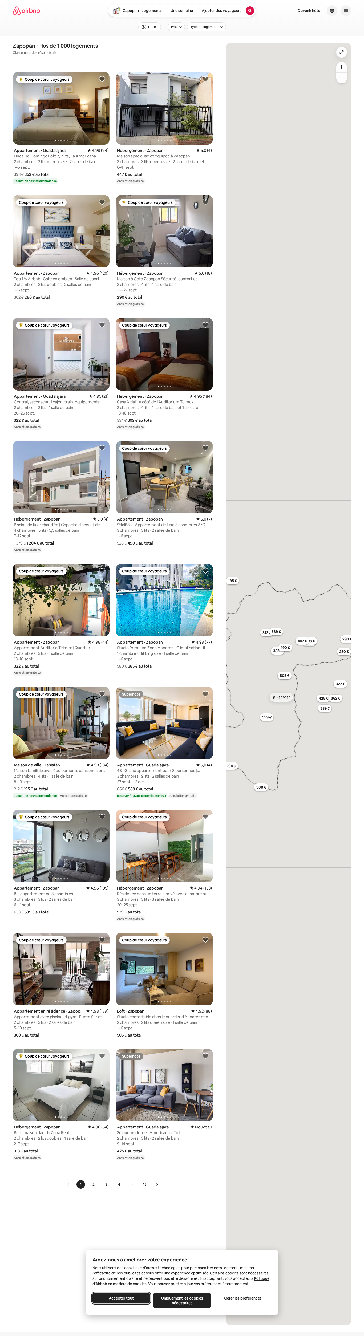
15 (145, 1184)
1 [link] (81, 1184)
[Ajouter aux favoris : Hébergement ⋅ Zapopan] (205, 79)
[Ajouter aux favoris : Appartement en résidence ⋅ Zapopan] (102, 939)
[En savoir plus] (54, 52)
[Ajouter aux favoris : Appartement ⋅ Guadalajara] (102, 79)
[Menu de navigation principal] (346, 10)
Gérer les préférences (243, 1298)
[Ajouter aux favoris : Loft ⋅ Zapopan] (205, 939)
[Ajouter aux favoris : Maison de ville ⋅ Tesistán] (102, 693)
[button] (37, 174)
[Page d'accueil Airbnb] (26, 10)
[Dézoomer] (341, 67)
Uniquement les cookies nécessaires (182, 1300)
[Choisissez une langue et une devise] (332, 10)
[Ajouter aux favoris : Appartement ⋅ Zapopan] (102, 202)
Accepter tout (121, 1298)
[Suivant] (157, 1184)
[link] (68, 1184)
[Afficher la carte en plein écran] (341, 52)
